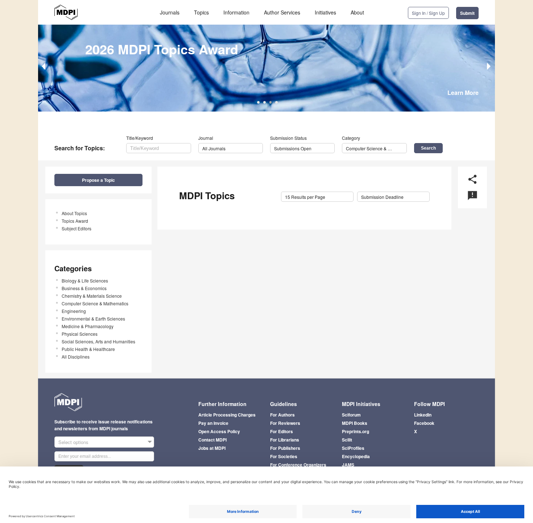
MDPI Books (354, 423)
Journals (169, 12)
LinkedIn (422, 414)
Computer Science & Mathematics (95, 303)
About (357, 12)
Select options (73, 442)
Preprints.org (355, 431)
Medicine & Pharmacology (87, 326)
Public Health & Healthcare (88, 349)
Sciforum (351, 414)
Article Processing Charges (227, 414)
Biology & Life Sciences (85, 280)
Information (236, 12)
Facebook (424, 423)
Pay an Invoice (213, 423)
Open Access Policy (219, 431)
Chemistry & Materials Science (92, 296)
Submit (467, 13)
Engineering (74, 311)
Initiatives (325, 12)
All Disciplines (76, 356)
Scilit (347, 439)
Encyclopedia (356, 456)
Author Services (282, 12)
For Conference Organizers (298, 464)
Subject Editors (76, 228)
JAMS (348, 464)
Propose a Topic (98, 180)
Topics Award (75, 221)
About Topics (74, 213)
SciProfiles (353, 448)
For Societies (283, 456)
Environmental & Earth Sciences (93, 318)
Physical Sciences (80, 334)
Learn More (463, 92)
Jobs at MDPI (212, 448)
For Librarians (284, 439)
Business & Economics (84, 288)
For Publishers (285, 448)
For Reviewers (285, 423)
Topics (201, 12)
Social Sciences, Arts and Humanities (98, 341)
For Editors (281, 431)
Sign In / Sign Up (428, 13)
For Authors (282, 414)
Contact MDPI (212, 439)
